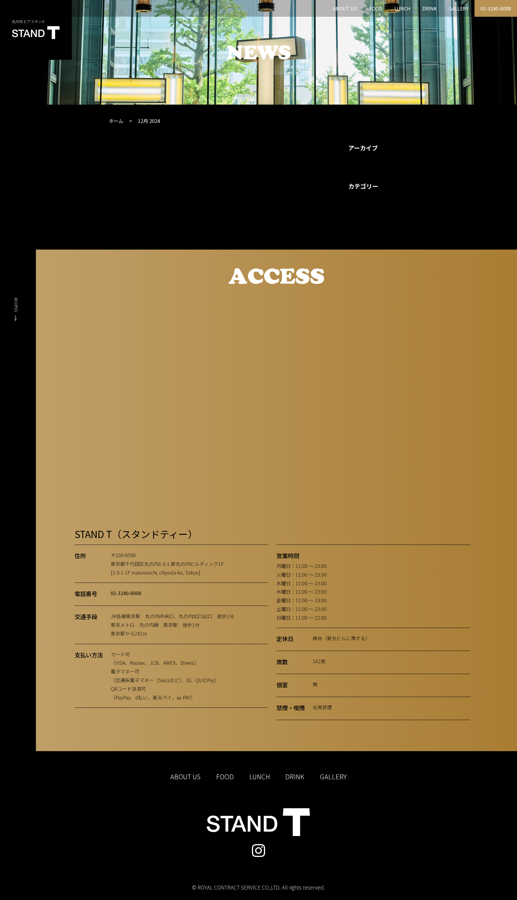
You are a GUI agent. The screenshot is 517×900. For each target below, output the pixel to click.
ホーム (116, 120)
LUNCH (402, 8)
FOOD (375, 8)
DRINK (429, 8)
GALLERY (459, 8)
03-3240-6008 (495, 8)
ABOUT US (345, 8)
